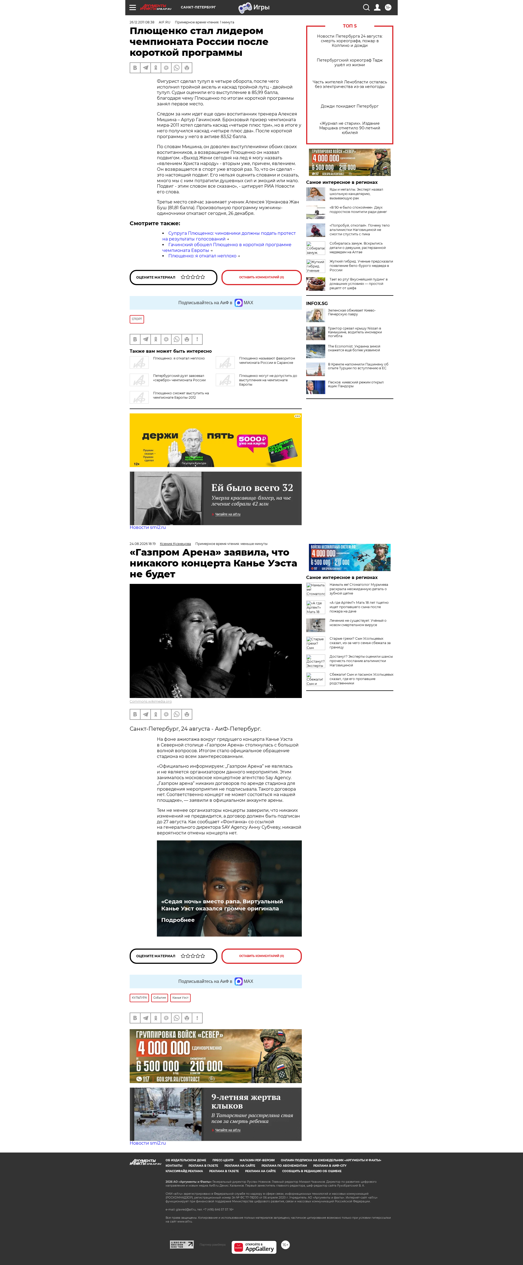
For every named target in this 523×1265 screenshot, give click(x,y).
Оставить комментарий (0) (261, 277)
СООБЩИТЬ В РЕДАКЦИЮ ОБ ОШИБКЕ (312, 1171)
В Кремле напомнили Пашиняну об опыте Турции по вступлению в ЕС (358, 366)
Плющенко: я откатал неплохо (202, 255)
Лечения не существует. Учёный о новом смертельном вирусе (358, 622)
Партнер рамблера (213, 1244)
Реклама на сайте (239, 1166)
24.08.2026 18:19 (143, 544)
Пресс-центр (222, 1160)
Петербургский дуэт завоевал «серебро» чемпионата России (179, 378)
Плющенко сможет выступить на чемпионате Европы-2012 (181, 395)
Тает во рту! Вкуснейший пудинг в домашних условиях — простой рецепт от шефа (359, 283)
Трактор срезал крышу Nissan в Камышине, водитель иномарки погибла (355, 332)
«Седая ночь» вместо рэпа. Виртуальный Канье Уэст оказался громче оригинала (222, 905)
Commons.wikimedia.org (151, 701)
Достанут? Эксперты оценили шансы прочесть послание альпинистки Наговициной (361, 660)
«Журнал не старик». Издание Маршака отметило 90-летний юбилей (349, 128)
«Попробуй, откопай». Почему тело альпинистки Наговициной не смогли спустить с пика (360, 229)
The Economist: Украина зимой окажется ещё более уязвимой (354, 348)
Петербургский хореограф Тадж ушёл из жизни (350, 62)
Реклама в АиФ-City (329, 1166)
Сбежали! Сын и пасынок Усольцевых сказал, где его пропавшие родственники (361, 678)
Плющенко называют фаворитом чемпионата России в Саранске (267, 360)
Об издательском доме (186, 1160)
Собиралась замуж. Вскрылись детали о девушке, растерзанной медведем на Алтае (358, 247)
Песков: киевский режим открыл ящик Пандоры (356, 384)
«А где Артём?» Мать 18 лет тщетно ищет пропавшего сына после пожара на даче (359, 607)
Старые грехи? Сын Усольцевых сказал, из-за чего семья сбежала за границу (360, 642)
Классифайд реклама (184, 1171)
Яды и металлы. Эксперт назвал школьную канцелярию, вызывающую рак (356, 193)
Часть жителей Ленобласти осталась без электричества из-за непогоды (350, 84)
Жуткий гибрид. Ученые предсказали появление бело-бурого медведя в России (361, 265)
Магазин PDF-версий (257, 1160)
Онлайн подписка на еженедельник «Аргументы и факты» (331, 1160)
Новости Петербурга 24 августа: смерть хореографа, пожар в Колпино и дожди (349, 41)
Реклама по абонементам (284, 1166)
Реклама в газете (203, 1166)
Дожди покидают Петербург (350, 106)
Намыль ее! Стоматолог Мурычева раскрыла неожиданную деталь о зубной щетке (359, 589)
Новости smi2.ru (148, 527)
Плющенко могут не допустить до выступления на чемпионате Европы (268, 380)
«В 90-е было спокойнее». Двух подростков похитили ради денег (358, 209)
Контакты (174, 1166)
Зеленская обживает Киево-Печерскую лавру (352, 312)
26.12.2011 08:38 (142, 22)
